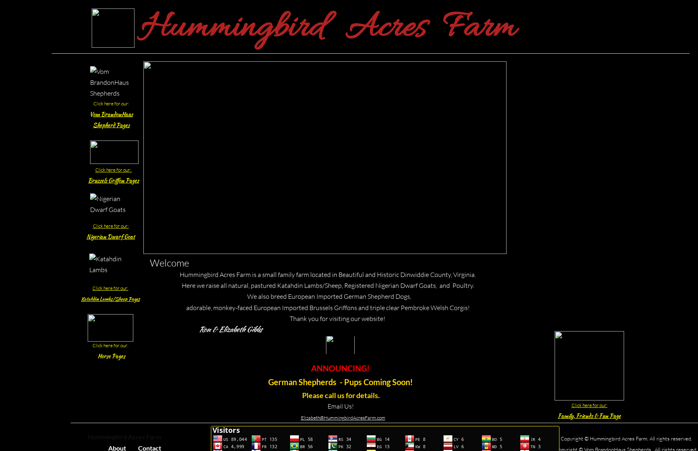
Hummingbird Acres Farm (124, 437)
